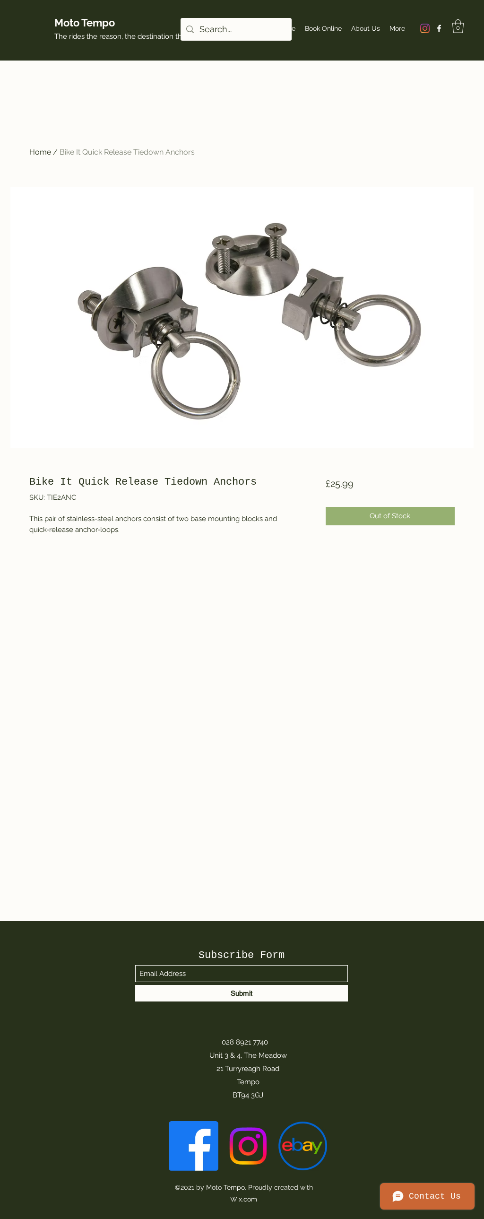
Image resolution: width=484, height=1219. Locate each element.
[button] (458, 26)
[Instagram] (425, 28)
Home (40, 152)
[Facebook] (439, 28)
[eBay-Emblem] (302, 1146)
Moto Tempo (84, 23)
